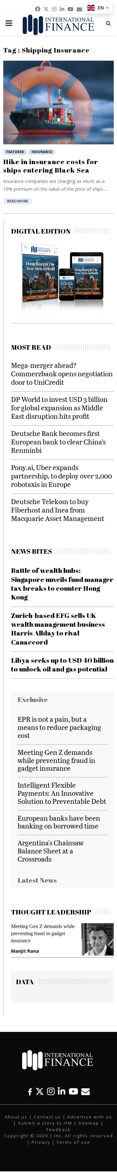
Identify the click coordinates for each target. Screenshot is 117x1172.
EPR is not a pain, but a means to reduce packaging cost (59, 727)
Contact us (47, 1117)
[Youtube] (73, 1091)
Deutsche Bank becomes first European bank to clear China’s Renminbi (58, 442)
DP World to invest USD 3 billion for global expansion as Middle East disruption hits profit (59, 407)
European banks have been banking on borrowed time (59, 822)
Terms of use (73, 1142)
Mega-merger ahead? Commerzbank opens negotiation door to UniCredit (62, 373)
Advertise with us (89, 1117)
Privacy (41, 1142)
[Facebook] (30, 1091)
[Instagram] (51, 1091)
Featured (15, 152)
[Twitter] (39, 1091)
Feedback (58, 1129)
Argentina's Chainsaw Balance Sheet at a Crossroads (51, 851)
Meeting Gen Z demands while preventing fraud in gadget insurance (56, 760)
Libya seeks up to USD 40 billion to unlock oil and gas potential (62, 664)
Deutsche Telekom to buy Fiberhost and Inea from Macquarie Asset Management (57, 510)
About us (16, 1117)
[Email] (85, 1091)
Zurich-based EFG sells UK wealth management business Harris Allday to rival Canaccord (58, 628)
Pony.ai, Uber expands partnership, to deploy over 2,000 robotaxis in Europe (61, 476)
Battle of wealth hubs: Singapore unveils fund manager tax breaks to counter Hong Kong (62, 583)
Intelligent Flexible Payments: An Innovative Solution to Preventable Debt (62, 793)
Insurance (42, 152)
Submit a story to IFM (45, 1123)
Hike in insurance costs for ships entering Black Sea (50, 166)
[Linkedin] (61, 1091)
